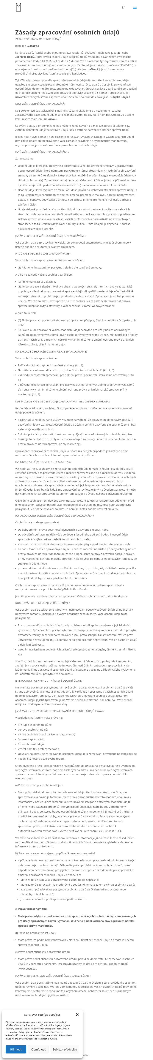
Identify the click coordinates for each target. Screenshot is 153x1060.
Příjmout (15, 1049)
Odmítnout (38, 1049)
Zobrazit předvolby (65, 1049)
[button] (77, 1014)
